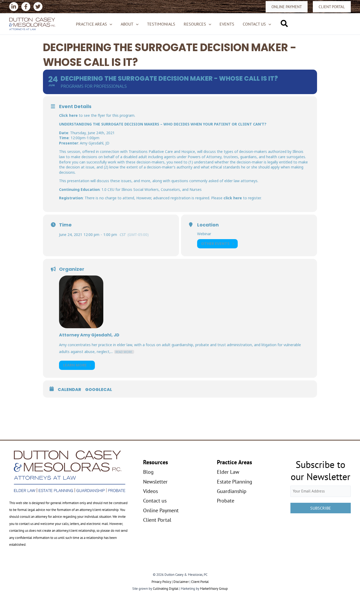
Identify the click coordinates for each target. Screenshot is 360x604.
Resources (195, 24)
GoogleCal (98, 389)
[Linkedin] (13, 6)
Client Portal (157, 519)
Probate (225, 500)
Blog (148, 471)
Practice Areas (91, 24)
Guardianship (231, 491)
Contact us (254, 24)
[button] (287, 6)
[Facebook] (25, 6)
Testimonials (161, 24)
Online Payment (161, 510)
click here (232, 197)
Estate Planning (234, 481)
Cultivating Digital (165, 588)
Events (227, 24)
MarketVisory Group (214, 588)
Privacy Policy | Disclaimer (170, 581)
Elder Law (228, 471)
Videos (150, 491)
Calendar (69, 389)
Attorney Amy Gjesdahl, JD (89, 335)
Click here (68, 115)
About (127, 24)
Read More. (124, 352)
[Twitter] (37, 6)
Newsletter (155, 481)
